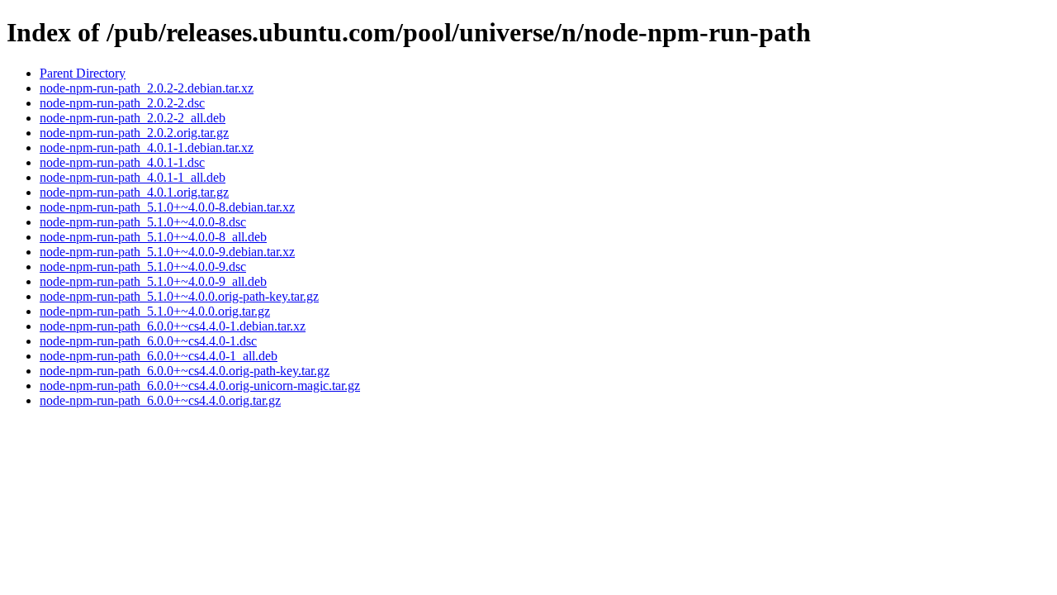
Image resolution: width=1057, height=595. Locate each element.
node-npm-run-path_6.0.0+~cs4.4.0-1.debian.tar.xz (173, 326)
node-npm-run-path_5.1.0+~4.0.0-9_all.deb (153, 281)
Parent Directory (83, 73)
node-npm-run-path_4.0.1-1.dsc (122, 162)
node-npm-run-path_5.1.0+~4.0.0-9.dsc (143, 266)
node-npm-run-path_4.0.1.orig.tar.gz (134, 192)
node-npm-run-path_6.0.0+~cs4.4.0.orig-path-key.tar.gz (184, 371)
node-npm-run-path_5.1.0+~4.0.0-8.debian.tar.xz (167, 207)
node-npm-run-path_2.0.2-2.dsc (122, 103)
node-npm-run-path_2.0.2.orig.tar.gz (134, 133)
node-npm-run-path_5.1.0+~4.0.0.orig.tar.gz (155, 311)
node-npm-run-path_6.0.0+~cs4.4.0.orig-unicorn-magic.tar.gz (200, 385)
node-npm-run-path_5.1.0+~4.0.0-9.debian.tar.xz (167, 252)
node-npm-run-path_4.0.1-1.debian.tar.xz (147, 147)
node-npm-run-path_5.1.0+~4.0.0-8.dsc (143, 222)
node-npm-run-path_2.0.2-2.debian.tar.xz (147, 88)
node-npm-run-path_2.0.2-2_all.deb (132, 118)
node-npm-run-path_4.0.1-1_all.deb (132, 177)
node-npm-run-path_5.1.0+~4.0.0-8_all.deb (153, 237)
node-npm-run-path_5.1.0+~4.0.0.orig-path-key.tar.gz (179, 296)
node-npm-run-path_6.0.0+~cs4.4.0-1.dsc (148, 341)
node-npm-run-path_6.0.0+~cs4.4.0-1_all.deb (158, 356)
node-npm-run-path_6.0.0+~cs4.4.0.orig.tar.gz (160, 400)
